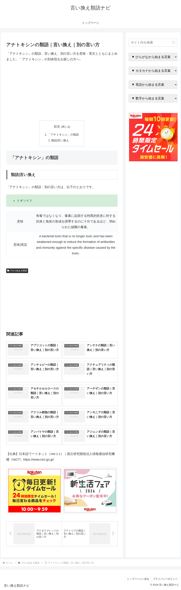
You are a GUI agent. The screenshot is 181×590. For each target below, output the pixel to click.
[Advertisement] (62, 91)
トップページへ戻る (138, 578)
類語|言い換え (60, 140)
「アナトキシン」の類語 (63, 134)
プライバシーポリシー (165, 578)
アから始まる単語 (18, 270)
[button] (174, 42)
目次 (57, 126)
